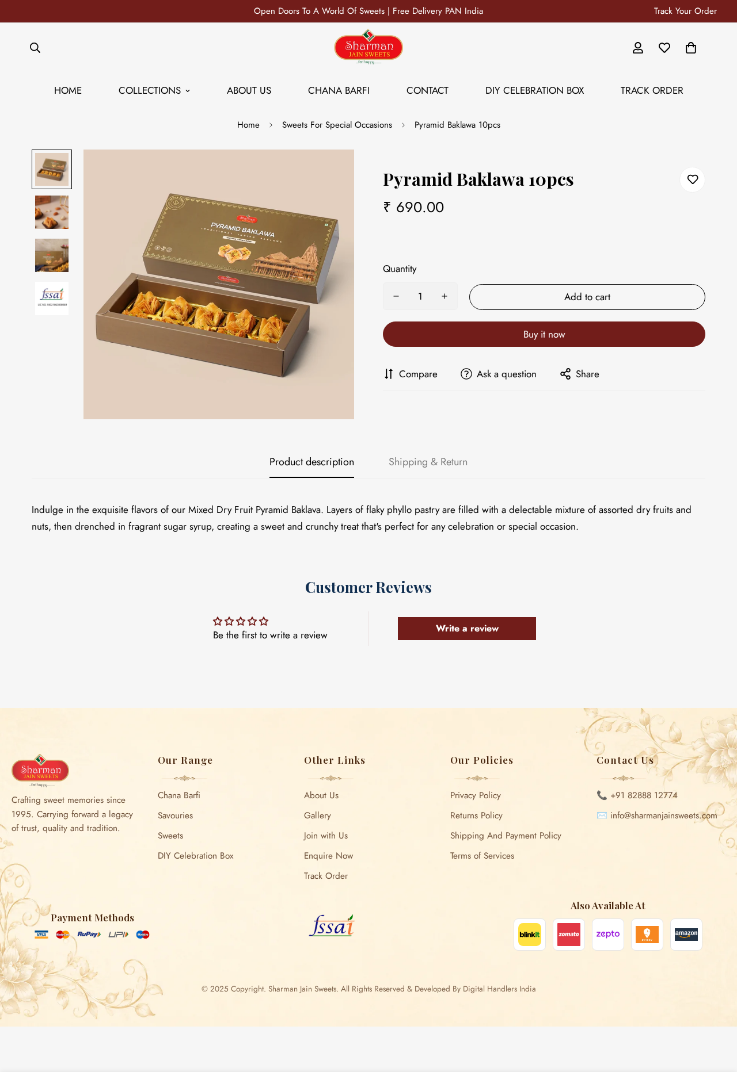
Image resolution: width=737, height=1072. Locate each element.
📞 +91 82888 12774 (637, 795)
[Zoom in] (330, 174)
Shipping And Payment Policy (505, 835)
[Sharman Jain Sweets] (368, 47)
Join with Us (326, 835)
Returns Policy (476, 815)
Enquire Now (328, 855)
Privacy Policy (475, 795)
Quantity (399, 268)
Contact (428, 90)
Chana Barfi (339, 90)
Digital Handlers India (499, 988)
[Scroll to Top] (714, 1009)
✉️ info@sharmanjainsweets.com (657, 815)
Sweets (170, 835)
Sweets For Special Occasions (337, 124)
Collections (150, 90)
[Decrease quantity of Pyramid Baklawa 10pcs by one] (396, 296)
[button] (691, 48)
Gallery (317, 815)
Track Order (652, 90)
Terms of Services (482, 855)
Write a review (467, 628)
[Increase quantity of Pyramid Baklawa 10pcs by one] (444, 296)
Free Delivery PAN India (438, 11)
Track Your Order (685, 11)
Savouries (175, 815)
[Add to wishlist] (692, 180)
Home (68, 90)
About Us (249, 90)
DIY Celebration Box (534, 90)
